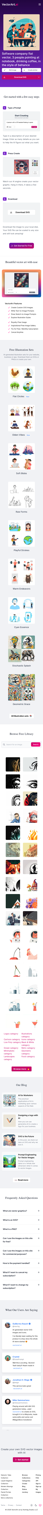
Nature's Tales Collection (6, 1476)
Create (24, 1483)
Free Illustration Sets (21, 350)
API (37, 1481)
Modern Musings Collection (7, 1488)
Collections (26, 1478)
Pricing (38, 1475)
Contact (19, 1505)
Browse (25, 1475)
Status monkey (25, 1490)
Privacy (10, 1505)
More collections (7, 1498)
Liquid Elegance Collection (6, 1482)
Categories (26, 1481)
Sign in (38, 1483)
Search (35, 744)
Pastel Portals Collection (6, 1493)
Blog (23, 1486)
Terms (3, 1505)
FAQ (37, 1478)
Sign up (38, 1486)
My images (38, 1490)
